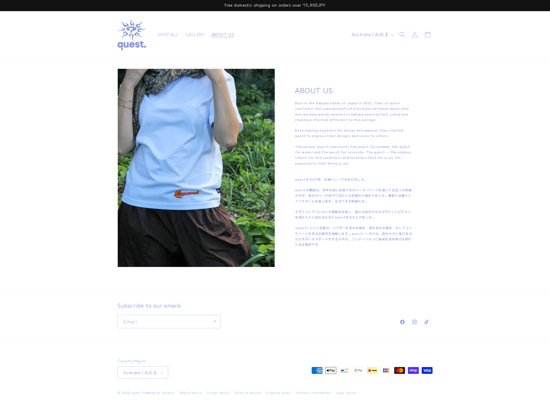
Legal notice (346, 392)
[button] (402, 34)
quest (136, 393)
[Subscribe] (214, 321)
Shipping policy (278, 392)
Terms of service (247, 392)
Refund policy (190, 392)
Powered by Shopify (158, 393)
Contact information (313, 392)
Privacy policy (218, 392)
